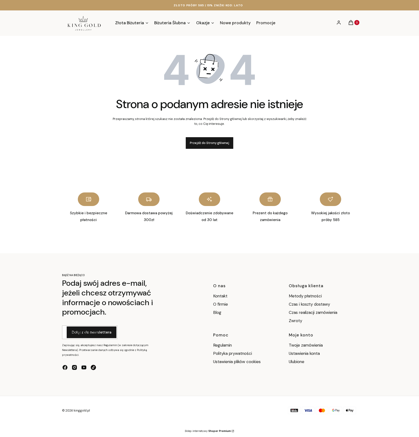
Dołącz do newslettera (91, 332)
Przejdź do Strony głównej (209, 143)
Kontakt (220, 296)
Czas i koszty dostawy (309, 304)
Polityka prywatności (232, 353)
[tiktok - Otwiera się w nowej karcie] (93, 367)
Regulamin (222, 345)
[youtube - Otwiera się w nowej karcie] (84, 367)
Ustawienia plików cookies (237, 361)
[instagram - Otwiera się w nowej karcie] (74, 367)
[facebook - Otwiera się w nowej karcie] (65, 367)
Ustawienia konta (304, 353)
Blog (217, 312)
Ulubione (296, 361)
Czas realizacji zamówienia (313, 312)
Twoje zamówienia (306, 345)
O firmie (220, 304)
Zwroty (295, 320)
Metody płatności (305, 296)
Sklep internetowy (208, 431)
